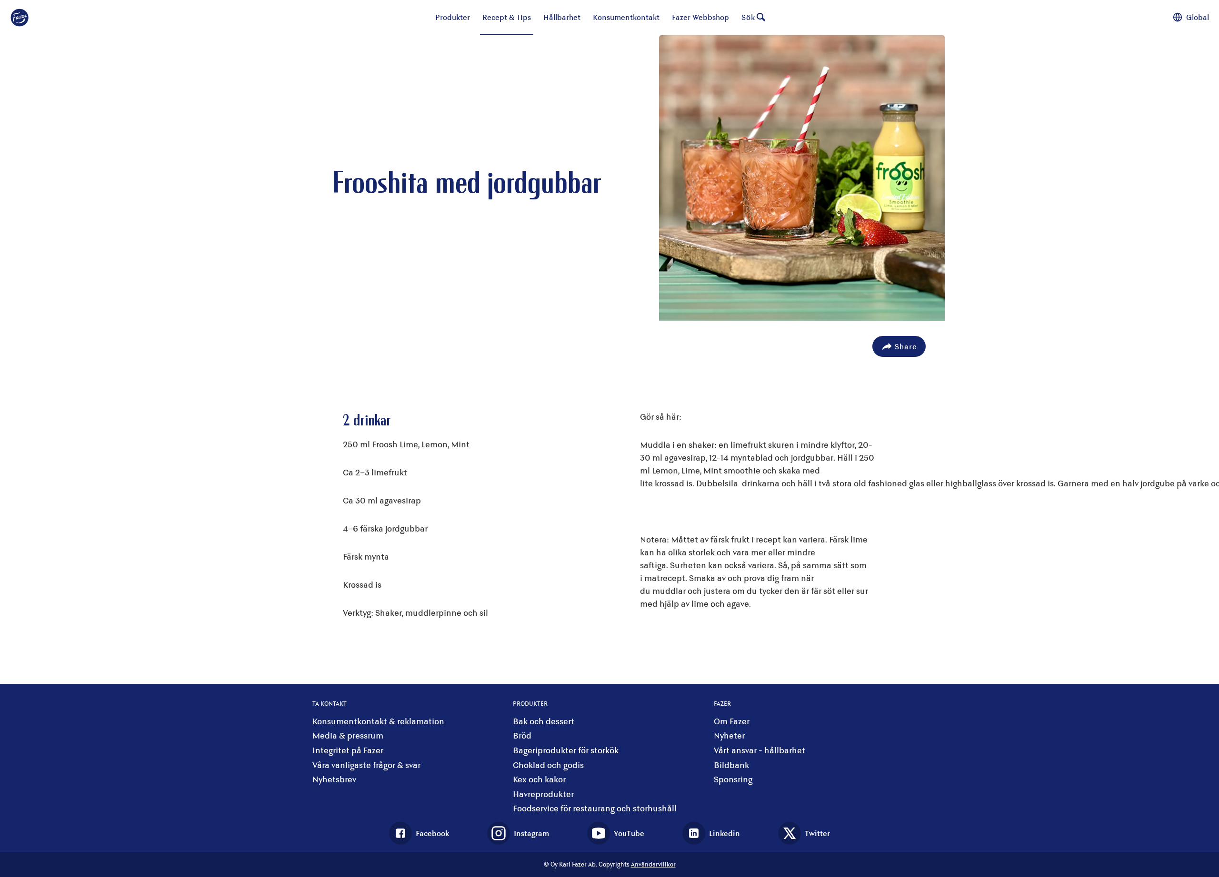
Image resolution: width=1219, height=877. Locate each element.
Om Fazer (731, 721)
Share (906, 346)
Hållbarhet (561, 16)
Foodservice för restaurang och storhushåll (595, 808)
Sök (748, 16)
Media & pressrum (347, 735)
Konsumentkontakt (626, 16)
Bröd (522, 735)
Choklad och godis (548, 765)
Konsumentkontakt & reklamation (378, 721)
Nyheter (729, 735)
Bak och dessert (543, 721)
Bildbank (731, 765)
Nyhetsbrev (334, 779)
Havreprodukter (543, 794)
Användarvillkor (653, 864)
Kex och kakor (539, 779)
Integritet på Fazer (347, 750)
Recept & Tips (506, 16)
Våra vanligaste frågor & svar (366, 765)
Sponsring (733, 779)
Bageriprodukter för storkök (566, 750)
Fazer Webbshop (700, 16)
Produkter (452, 16)
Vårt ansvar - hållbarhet (759, 750)
